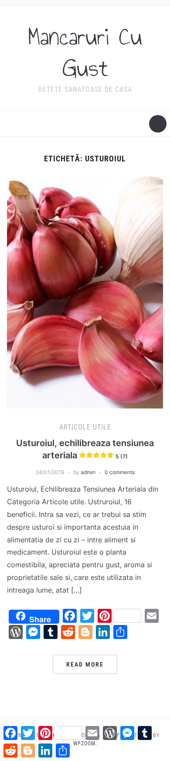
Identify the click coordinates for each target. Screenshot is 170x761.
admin (88, 472)
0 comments (120, 472)
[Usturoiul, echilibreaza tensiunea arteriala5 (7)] (85, 291)
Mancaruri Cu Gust (85, 52)
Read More (85, 664)
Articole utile (85, 427)
